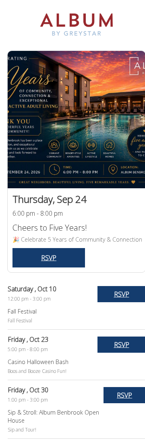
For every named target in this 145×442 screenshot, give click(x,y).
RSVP (48, 257)
